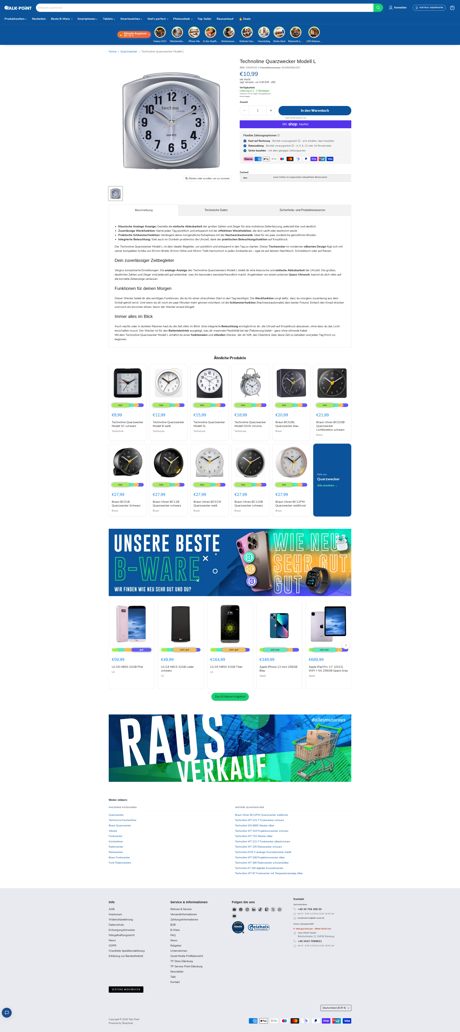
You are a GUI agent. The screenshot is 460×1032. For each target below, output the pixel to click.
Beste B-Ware (61, 19)
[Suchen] (378, 8)
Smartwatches (130, 19)
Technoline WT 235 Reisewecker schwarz (258, 846)
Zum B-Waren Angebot (230, 696)
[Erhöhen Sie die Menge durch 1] (271, 110)
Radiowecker (116, 846)
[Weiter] (346, 645)
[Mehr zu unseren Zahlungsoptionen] (278, 135)
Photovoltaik (182, 19)
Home (112, 51)
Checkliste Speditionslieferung (127, 951)
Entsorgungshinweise (122, 930)
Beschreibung (144, 210)
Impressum (115, 914)
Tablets (108, 19)
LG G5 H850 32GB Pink (127, 667)
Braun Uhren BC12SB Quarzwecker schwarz (248, 504)
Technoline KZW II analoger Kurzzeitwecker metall (263, 852)
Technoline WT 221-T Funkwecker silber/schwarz (262, 841)
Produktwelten (14, 19)
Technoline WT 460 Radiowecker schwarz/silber (262, 862)
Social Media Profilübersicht (186, 956)
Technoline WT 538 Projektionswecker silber (260, 857)
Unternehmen (178, 951)
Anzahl (244, 102)
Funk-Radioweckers (120, 862)
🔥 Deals (245, 19)
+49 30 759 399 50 (310, 909)
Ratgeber (175, 945)
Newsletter (176, 971)
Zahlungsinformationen (184, 919)
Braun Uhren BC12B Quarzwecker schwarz (167, 504)
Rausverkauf (225, 19)
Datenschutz (116, 925)
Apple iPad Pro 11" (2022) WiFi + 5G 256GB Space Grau (328, 669)
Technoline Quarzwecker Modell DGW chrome (250, 424)
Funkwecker (115, 836)
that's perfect (157, 19)
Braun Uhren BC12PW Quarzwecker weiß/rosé (290, 504)
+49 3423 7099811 (310, 941)
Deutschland (334, 1008)
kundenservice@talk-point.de (311, 918)
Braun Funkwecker (119, 857)
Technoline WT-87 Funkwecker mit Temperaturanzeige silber (269, 873)
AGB (111, 909)
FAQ (173, 935)
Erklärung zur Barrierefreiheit (126, 956)
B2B (173, 925)
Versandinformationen (183, 914)
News (112, 940)
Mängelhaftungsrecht (122, 935)
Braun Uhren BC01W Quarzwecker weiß (207, 504)
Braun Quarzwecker (120, 825)
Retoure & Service (181, 909)
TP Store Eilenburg (181, 961)
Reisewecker (116, 852)
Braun (278, 431)
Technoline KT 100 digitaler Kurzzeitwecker (259, 868)
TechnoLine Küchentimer (122, 820)
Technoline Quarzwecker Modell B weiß (168, 424)
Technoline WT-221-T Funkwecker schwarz (259, 820)
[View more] (230, 562)
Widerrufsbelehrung (121, 919)
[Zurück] (114, 645)
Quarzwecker (128, 51)
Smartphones (86, 19)
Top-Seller (204, 19)
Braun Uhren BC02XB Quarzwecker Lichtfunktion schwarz (330, 426)
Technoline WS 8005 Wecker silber (254, 825)
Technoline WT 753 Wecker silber (254, 836)
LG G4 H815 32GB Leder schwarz (177, 669)
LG (113, 672)
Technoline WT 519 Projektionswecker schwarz (261, 831)
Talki (173, 977)
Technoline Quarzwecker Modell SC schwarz (127, 424)
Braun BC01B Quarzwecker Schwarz (126, 504)
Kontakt (175, 982)
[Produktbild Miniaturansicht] (115, 193)
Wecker (113, 831)
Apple (262, 675)
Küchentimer (116, 841)
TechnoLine (117, 431)
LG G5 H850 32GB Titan (226, 667)
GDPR (112, 945)
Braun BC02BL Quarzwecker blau (286, 424)
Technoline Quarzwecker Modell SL (209, 424)
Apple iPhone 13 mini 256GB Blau (278, 669)
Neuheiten (39, 19)
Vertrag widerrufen (126, 989)
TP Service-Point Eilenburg (186, 966)
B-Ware (175, 930)
